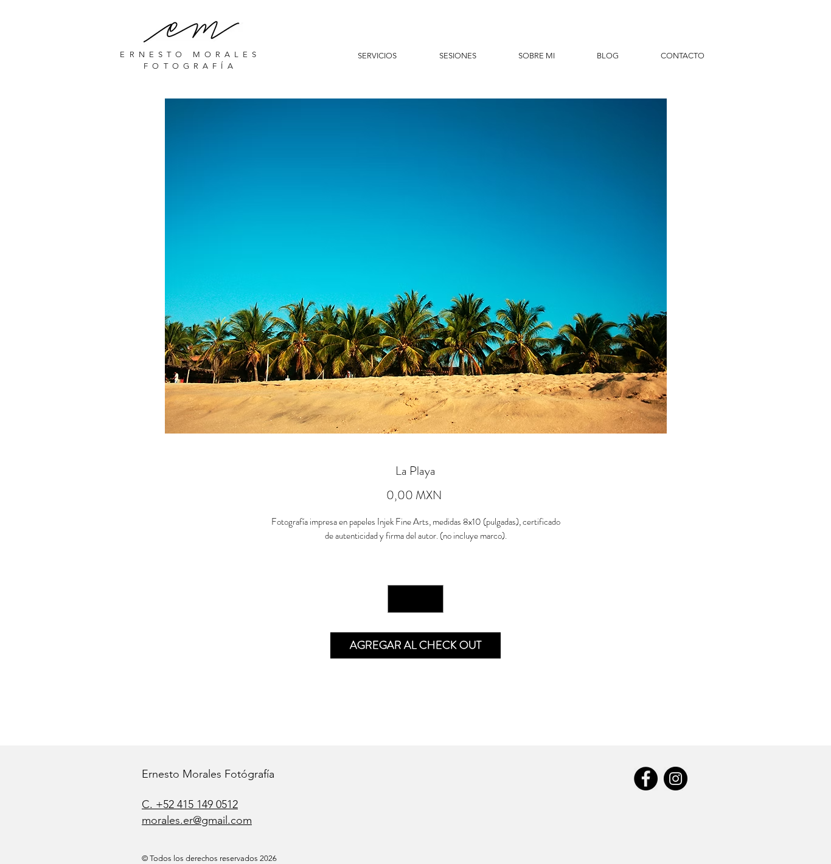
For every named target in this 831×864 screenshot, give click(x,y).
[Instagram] (675, 778)
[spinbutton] (415, 599)
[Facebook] (646, 778)
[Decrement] (399, 599)
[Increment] (431, 599)
